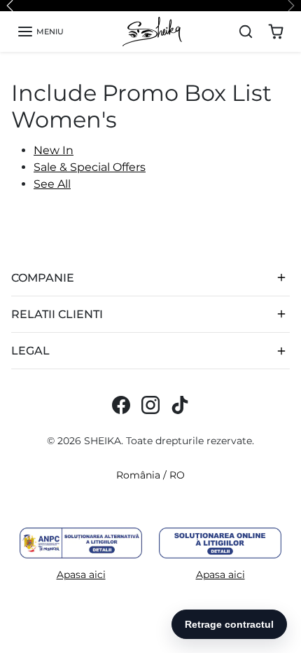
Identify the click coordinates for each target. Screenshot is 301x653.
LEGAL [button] (30, 350)
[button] (40, 31)
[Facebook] (121, 405)
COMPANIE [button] (42, 277)
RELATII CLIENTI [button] (57, 314)
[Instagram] (150, 405)
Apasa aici (81, 574)
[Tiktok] (180, 405)
